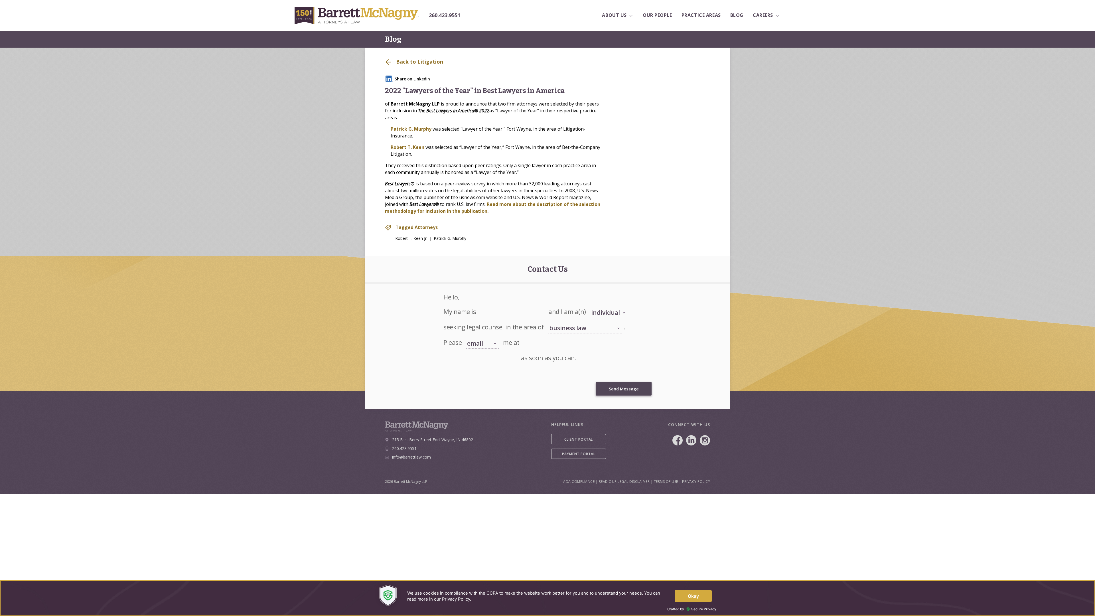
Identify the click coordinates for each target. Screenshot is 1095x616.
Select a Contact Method (478, 333)
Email (450, 351)
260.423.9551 (444, 15)
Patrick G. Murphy (411, 129)
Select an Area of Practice (567, 321)
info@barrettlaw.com (411, 457)
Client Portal (578, 439)
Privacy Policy (696, 481)
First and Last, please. (496, 305)
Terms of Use (666, 481)
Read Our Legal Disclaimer (624, 481)
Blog (393, 39)
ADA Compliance (579, 481)
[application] (547, 598)
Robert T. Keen (407, 147)
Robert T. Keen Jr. (411, 238)
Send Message (624, 389)
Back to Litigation (419, 61)
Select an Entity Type (605, 305)
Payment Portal (578, 453)
